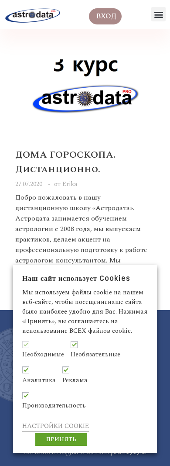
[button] (158, 14)
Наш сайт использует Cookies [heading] (76, 278)
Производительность (54, 406)
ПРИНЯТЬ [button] (61, 439)
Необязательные (95, 354)
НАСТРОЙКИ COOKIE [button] (55, 426)
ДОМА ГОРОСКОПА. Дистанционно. (65, 162)
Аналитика (39, 380)
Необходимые (43, 354)
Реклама (75, 380)
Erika (70, 184)
